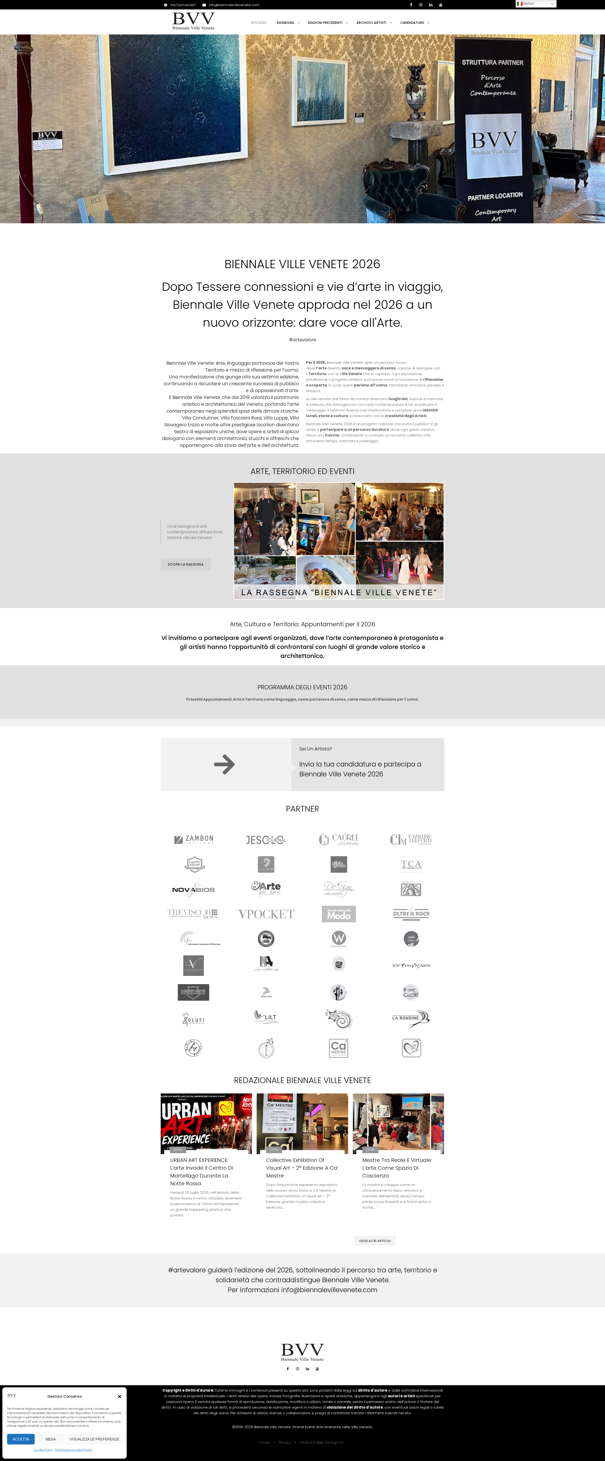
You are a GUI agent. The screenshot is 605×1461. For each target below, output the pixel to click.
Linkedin (431, 4)
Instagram (297, 1368)
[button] (119, 1396)
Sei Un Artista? (315, 748)
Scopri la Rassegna (185, 564)
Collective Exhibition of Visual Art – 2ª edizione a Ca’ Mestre (302, 1167)
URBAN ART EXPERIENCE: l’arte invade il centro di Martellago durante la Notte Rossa (201, 1171)
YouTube (440, 4)
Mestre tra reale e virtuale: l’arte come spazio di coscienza (397, 1167)
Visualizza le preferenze (94, 1439)
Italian (528, 3)
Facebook (287, 1368)
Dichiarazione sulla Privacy (74, 1450)
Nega (51, 1439)
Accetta (21, 1439)
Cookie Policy (43, 1450)
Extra (178, 1150)
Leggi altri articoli (375, 1241)
